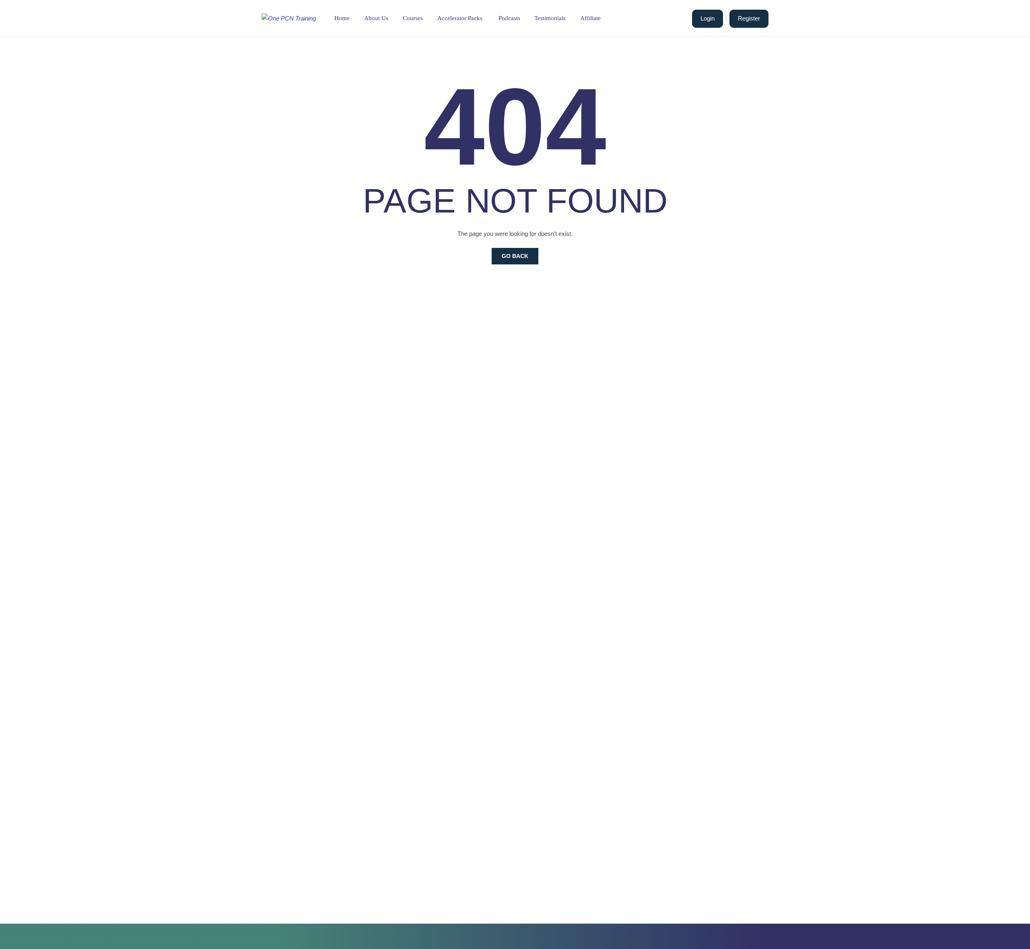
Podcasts (509, 18)
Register (749, 18)
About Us (376, 18)
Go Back (515, 256)
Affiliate (590, 18)
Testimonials (550, 18)
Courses (413, 18)
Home (342, 18)
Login (707, 18)
